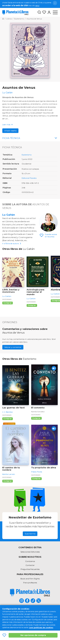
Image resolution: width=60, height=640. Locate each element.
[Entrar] (48, 12)
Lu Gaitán (8, 214)
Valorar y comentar (12, 347)
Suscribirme (30, 533)
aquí (37, 5)
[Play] (54, 368)
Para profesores (30, 582)
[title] (30, 592)
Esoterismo (27, 155)
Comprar (7, 303)
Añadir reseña (10, 130)
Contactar (30, 565)
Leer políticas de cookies (41, 627)
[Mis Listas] (43, 12)
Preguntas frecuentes (30, 569)
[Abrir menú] (55, 12)
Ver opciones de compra (33, 635)
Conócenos (30, 561)
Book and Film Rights (30, 578)
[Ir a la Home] (3, 19)
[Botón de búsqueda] (39, 12)
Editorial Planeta (29, 178)
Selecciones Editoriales (30, 552)
